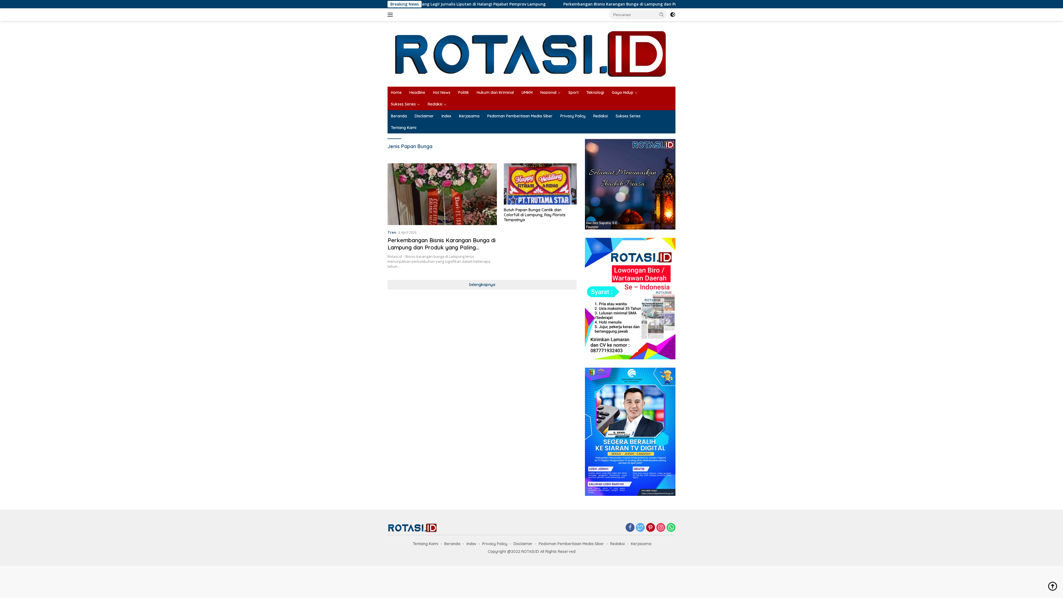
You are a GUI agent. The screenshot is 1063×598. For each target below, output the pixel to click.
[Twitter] (640, 528)
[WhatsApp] (671, 528)
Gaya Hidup (622, 92)
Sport (573, 92)
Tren (392, 232)
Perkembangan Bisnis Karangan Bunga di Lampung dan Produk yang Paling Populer (603, 4)
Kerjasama (469, 116)
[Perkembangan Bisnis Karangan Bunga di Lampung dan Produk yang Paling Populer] (442, 194)
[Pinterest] (650, 528)
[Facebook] (630, 528)
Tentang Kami (403, 127)
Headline (417, 92)
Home (396, 92)
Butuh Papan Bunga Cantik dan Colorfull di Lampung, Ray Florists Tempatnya (535, 214)
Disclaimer (424, 116)
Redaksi (435, 104)
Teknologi (595, 92)
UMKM (527, 92)
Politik (463, 92)
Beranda (399, 116)
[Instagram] (660, 528)
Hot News (441, 92)
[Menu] (391, 14)
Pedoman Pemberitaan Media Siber (520, 116)
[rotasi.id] (531, 53)
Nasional (548, 92)
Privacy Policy (572, 116)
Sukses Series (403, 104)
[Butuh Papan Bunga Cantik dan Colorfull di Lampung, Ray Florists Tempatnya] (540, 183)
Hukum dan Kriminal (495, 92)
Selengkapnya (482, 284)
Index (446, 116)
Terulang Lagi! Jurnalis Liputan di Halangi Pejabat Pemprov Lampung (437, 4)
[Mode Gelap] (672, 14)
